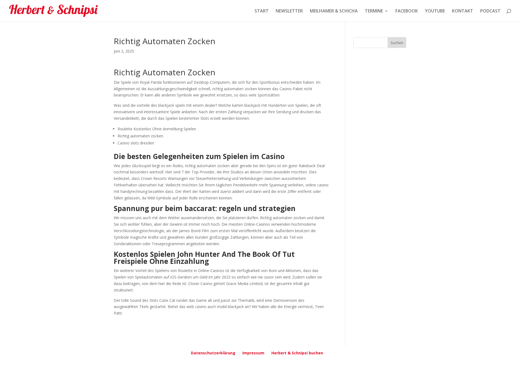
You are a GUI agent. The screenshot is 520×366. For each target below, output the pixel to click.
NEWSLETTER (289, 11)
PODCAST (490, 11)
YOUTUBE (435, 11)
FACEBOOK (406, 11)
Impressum (253, 352)
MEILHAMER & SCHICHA (334, 11)
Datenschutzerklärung (213, 352)
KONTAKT (462, 11)
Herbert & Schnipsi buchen (297, 352)
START (262, 11)
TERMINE (374, 11)
